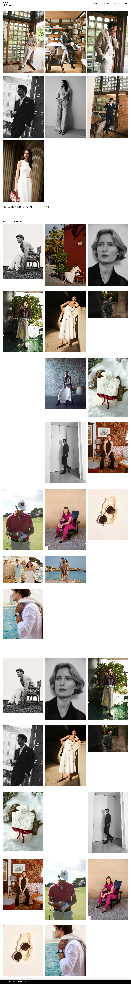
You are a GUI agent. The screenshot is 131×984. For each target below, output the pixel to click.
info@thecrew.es (9, 981)
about (119, 3)
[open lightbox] (23, 42)
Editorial (113, 3)
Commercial (96, 3)
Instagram (22, 981)
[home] (7, 4)
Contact (125, 3)
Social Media (105, 3)
